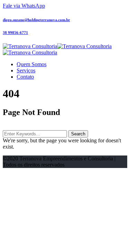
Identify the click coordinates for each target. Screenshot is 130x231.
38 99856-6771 (15, 32)
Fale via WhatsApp (24, 6)
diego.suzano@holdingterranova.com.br (36, 20)
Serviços (26, 70)
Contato (25, 77)
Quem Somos (31, 64)
